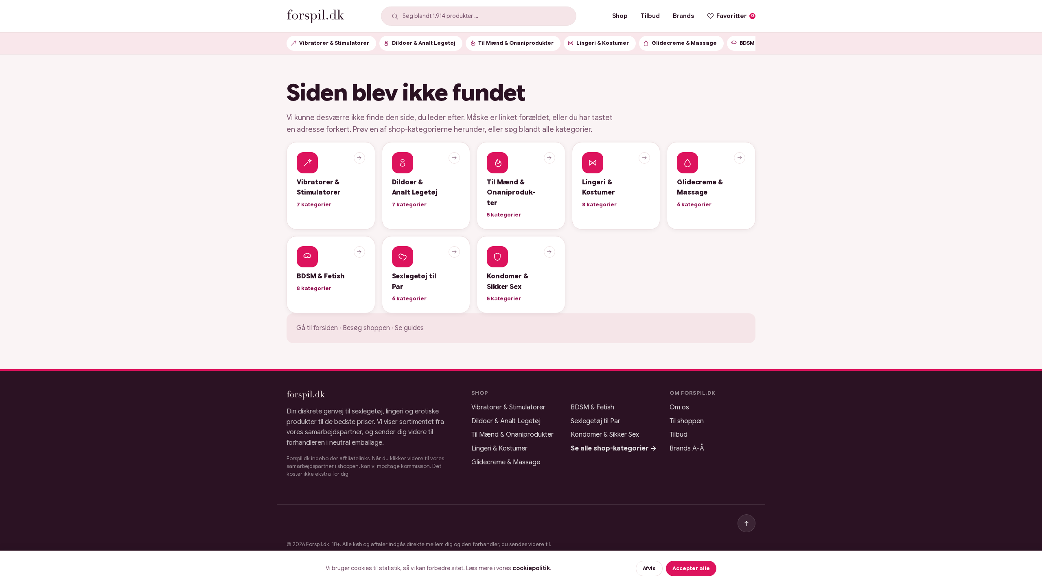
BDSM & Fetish (592, 407)
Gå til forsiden (317, 328)
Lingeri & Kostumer (499, 448)
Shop (620, 16)
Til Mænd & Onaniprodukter (512, 435)
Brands (683, 16)
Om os (679, 407)
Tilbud (650, 16)
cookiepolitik (531, 568)
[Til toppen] (746, 523)
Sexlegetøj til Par (595, 421)
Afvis (649, 568)
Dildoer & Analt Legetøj (506, 421)
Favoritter (735, 16)
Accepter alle (691, 568)
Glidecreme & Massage (505, 462)
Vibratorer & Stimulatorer (508, 407)
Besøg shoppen (366, 328)
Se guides (409, 328)
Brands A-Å (687, 448)
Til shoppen (687, 421)
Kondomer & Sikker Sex (605, 435)
